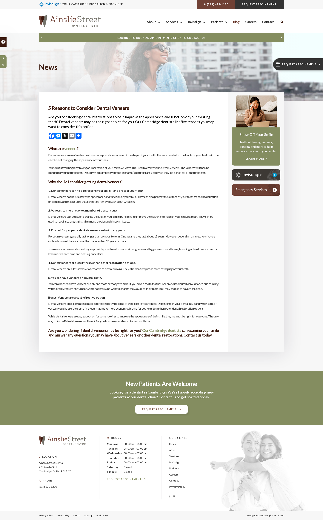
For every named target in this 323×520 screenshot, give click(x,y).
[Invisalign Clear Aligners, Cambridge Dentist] (256, 174)
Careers (250, 22)
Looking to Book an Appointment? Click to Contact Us (161, 37)
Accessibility (63, 515)
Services (172, 22)
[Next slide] (281, 38)
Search (76, 515)
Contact (268, 22)
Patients (217, 22)
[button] (298, 64)
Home (172, 444)
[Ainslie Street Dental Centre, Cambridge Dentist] (62, 448)
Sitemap (88, 515)
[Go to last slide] (41, 38)
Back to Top (102, 515)
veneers (70, 148)
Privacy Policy (177, 486)
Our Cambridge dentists (161, 330)
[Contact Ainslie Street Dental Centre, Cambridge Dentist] (256, 190)
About (151, 22)
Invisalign (194, 22)
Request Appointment (259, 4)
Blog (236, 22)
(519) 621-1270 (217, 4)
